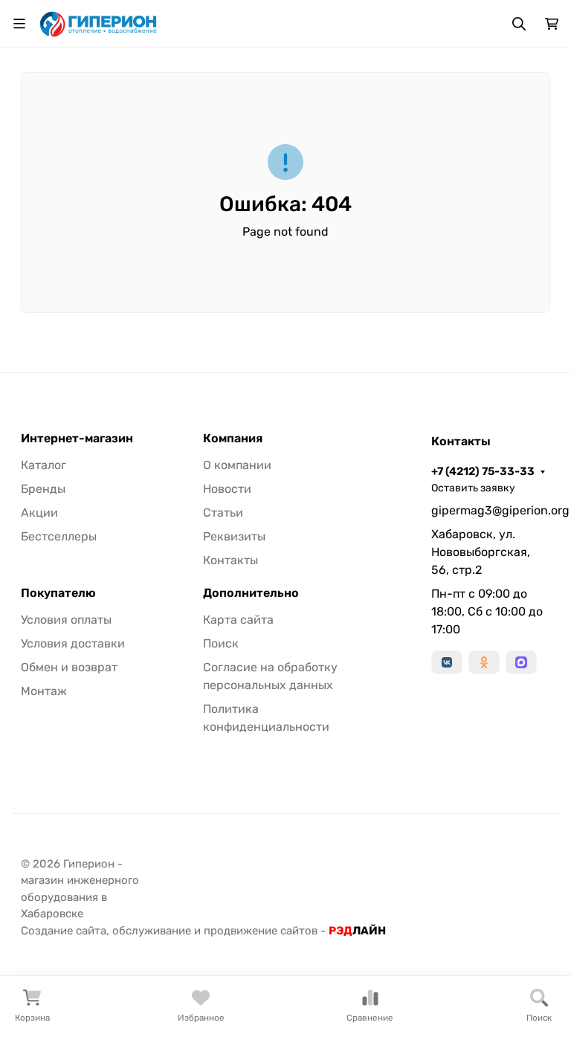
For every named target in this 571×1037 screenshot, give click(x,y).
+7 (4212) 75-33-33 (483, 471)
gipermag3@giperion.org (490, 510)
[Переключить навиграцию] (19, 24)
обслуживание (151, 930)
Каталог (43, 465)
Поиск (221, 643)
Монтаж (44, 691)
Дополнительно (251, 593)
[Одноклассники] (484, 662)
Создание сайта (63, 930)
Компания (232, 439)
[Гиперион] (99, 23)
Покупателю (58, 593)
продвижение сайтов (260, 930)
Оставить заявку (473, 488)
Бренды (43, 489)
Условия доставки (73, 643)
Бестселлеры (59, 536)
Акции (39, 512)
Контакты (230, 560)
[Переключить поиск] (519, 24)
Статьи (223, 512)
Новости (227, 489)
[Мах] (521, 662)
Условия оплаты (66, 620)
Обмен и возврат (69, 667)
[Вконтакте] (446, 662)
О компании (237, 465)
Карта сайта (238, 620)
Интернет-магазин (77, 439)
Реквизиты (234, 536)
